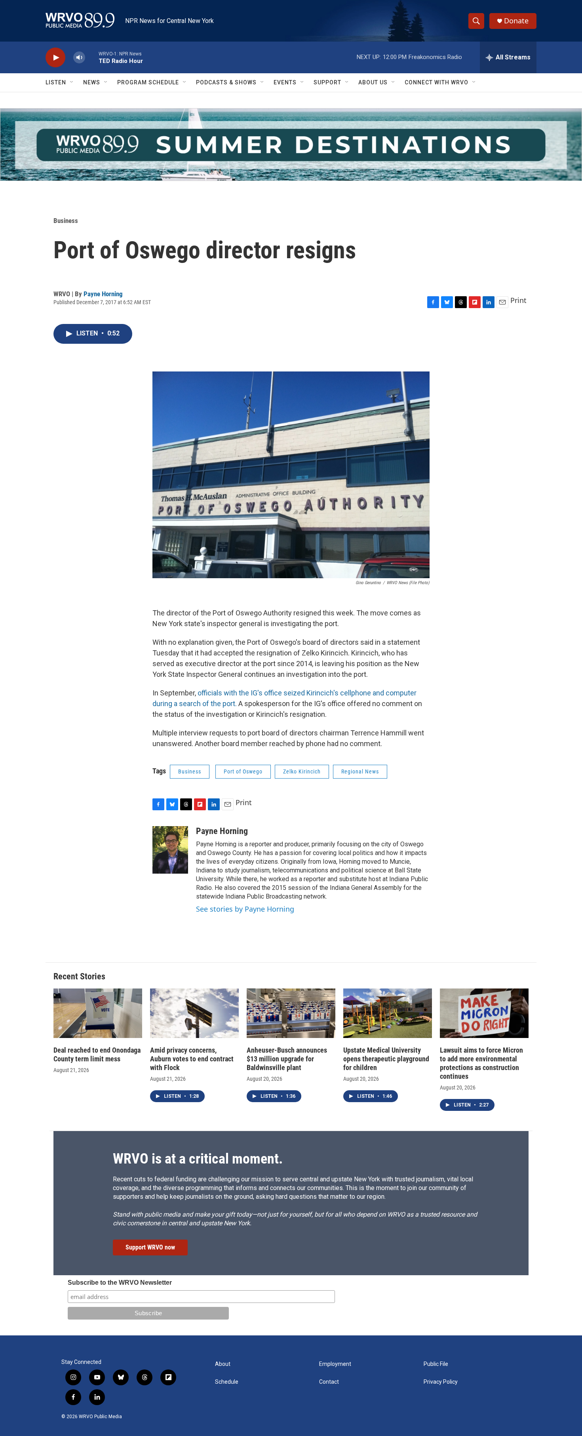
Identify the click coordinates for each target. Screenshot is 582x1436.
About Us (373, 82)
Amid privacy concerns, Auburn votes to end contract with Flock (192, 1059)
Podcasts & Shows (226, 82)
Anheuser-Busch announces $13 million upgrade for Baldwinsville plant (287, 1059)
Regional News (360, 771)
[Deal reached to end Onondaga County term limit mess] (97, 1013)
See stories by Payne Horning (245, 909)
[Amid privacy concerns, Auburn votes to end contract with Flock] (194, 1013)
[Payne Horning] (170, 850)
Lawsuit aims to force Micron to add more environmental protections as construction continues (481, 1063)
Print (518, 300)
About (222, 1364)
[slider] (92, 57)
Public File (436, 1364)
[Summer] (291, 145)
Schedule (226, 1382)
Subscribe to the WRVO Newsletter (120, 1282)
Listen (56, 82)
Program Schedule (148, 82)
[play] (55, 57)
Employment (335, 1364)
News (91, 82)
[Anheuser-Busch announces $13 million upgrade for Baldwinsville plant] (291, 1013)
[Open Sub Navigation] (72, 82)
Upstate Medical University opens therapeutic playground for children (386, 1059)
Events (285, 82)
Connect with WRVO (436, 82)
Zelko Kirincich (302, 771)
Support (327, 82)
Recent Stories (79, 976)
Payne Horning (103, 294)
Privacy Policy (441, 1382)
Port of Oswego (243, 771)
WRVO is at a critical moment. (198, 1158)
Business (65, 221)
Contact (329, 1382)
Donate (516, 21)
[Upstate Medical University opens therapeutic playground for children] (387, 1013)
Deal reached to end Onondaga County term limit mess (97, 1054)
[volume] (79, 58)
